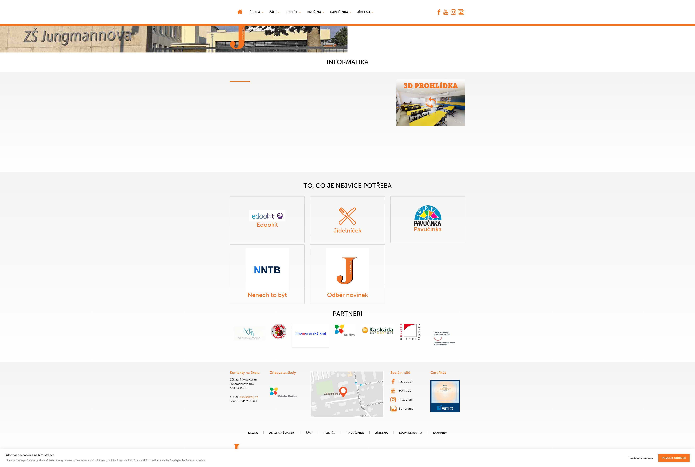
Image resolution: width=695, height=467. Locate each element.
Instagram (406, 400)
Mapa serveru (410, 433)
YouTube (405, 390)
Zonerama (406, 409)
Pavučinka (339, 12)
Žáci (309, 433)
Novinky (440, 433)
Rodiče (291, 12)
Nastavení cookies (641, 458)
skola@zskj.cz (249, 397)
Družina (314, 12)
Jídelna (363, 12)
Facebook (406, 381)
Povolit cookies (674, 458)
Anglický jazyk (281, 433)
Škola (255, 12)
